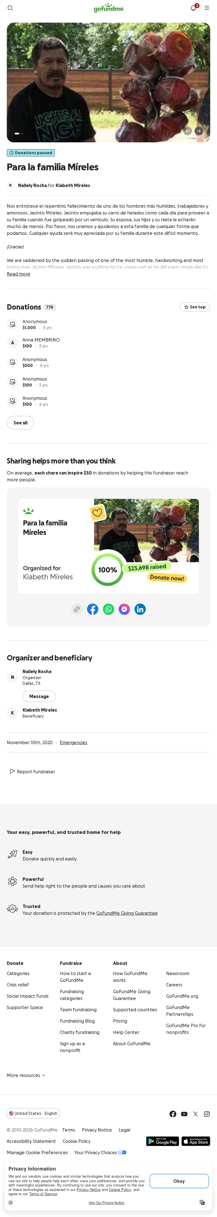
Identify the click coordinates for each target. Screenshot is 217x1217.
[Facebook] (92, 608)
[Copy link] (77, 608)
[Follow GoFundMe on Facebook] (173, 1113)
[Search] (10, 8)
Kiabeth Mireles (40, 709)
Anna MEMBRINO (41, 341)
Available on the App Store (195, 1140)
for (54, 185)
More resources (23, 1074)
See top (198, 307)
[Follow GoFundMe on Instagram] (206, 1113)
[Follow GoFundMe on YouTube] (184, 1113)
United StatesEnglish (36, 1113)
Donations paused (33, 153)
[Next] (198, 131)
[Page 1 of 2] (17, 133)
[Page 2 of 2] (22, 133)
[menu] (206, 8)
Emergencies (73, 741)
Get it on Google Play (162, 1140)
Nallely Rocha (37, 670)
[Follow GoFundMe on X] (195, 1113)
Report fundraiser (36, 771)
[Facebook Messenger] (124, 608)
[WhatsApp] (108, 608)
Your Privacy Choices (96, 1151)
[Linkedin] (140, 608)
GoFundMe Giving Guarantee (127, 912)
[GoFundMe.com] (108, 8)
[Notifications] (193, 8)
